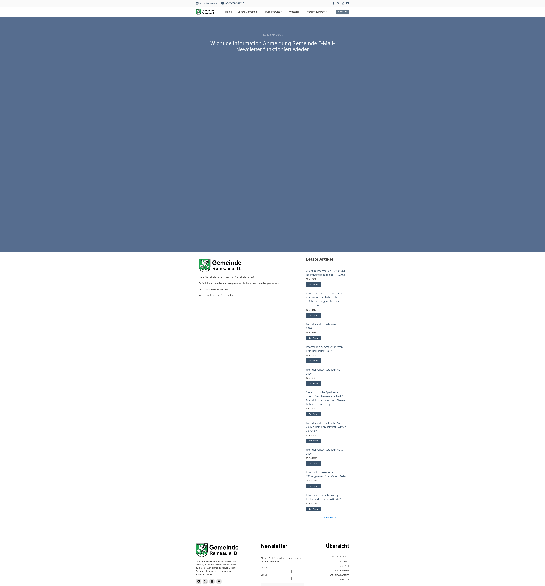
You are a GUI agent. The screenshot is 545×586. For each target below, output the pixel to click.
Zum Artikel (313, 284)
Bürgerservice (272, 11)
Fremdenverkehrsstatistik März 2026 (324, 451)
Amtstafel (294, 11)
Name (264, 567)
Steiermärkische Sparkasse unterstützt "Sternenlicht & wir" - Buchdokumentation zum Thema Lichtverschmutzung (325, 398)
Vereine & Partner (317, 11)
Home (228, 11)
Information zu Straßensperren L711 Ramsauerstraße (324, 349)
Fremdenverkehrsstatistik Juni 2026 (323, 326)
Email (264, 574)
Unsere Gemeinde (247, 11)
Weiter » (331, 517)
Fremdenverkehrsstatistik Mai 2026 (323, 371)
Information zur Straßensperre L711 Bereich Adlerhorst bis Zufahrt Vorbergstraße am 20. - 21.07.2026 (324, 299)
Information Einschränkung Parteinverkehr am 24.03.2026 (323, 497)
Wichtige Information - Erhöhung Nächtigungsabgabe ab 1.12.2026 (326, 272)
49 (325, 517)
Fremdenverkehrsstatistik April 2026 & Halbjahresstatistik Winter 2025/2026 (326, 427)
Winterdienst (342, 570)
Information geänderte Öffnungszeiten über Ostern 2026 (326, 474)
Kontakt (342, 11)
